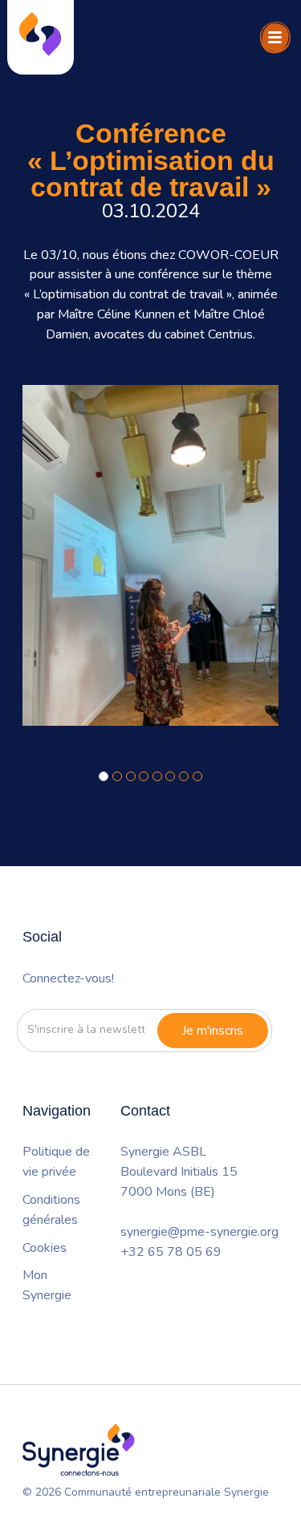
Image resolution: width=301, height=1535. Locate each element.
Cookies (44, 1248)
